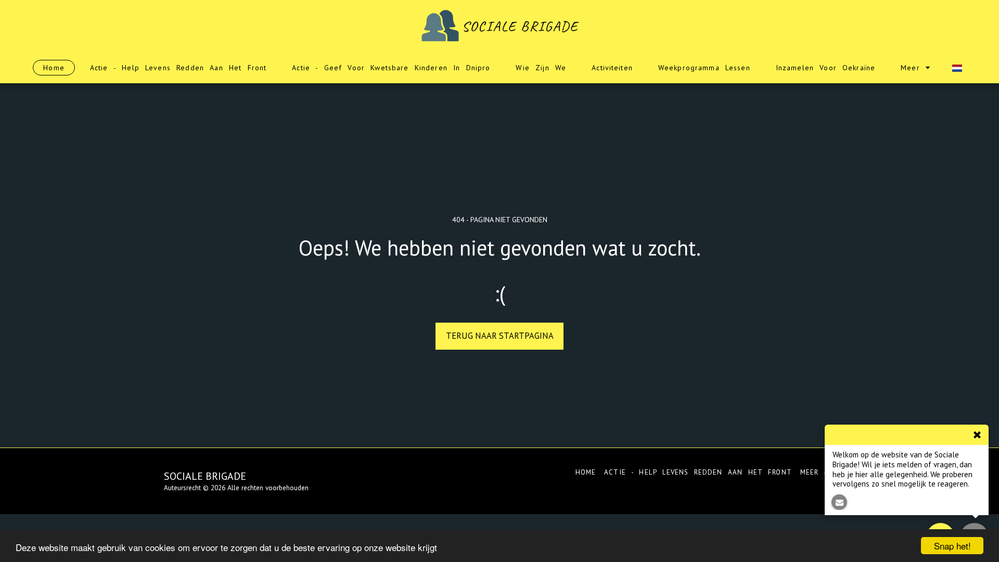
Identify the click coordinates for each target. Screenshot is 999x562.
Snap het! (952, 545)
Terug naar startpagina (500, 335)
